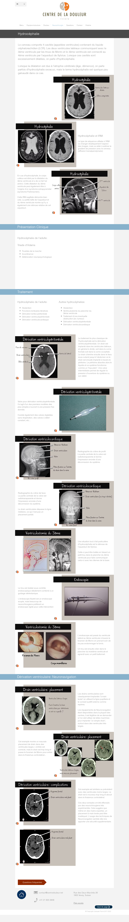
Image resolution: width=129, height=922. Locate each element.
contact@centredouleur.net (51, 892)
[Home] (21, 894)
